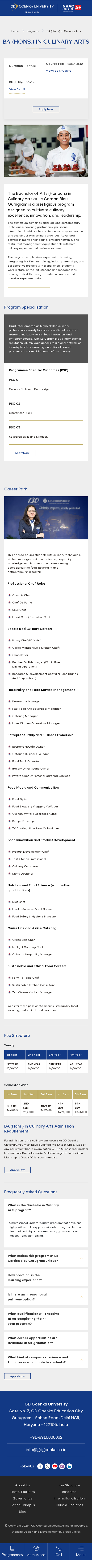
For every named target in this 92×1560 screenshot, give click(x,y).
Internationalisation (69, 1498)
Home (15, 31)
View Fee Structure (58, 70)
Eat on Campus (22, 1505)
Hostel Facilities (22, 1492)
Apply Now (46, 109)
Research (69, 1492)
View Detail (17, 89)
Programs (32, 31)
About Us (22, 1485)
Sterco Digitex (71, 1531)
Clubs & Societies (69, 1505)
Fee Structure (69, 1485)
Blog (22, 1512)
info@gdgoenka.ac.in (46, 1449)
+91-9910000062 (46, 1437)
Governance (23, 1498)
